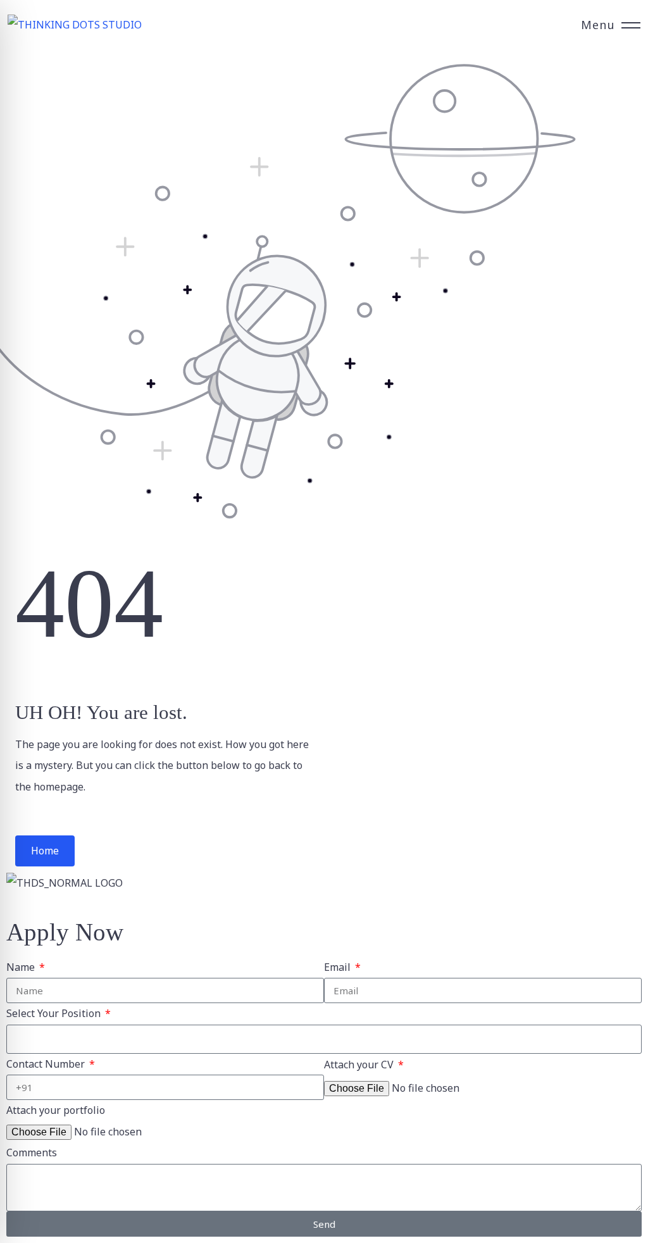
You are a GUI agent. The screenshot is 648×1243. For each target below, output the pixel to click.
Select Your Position (54, 1013)
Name (21, 967)
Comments (31, 1152)
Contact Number (46, 1064)
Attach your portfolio (55, 1110)
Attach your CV (360, 1064)
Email (338, 967)
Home (45, 851)
